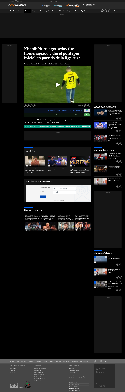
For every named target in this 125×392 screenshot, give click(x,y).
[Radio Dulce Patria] (46, 5)
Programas (70, 11)
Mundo (42, 11)
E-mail (42, 191)
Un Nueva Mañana (38, 372)
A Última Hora (37, 380)
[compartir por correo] (85, 105)
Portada (12, 361)
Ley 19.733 (12, 372)
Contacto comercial (74, 370)
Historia (12, 374)
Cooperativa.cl (73, 382)
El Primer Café (37, 370)
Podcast (54, 11)
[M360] (106, 12)
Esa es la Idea (37, 376)
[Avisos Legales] (102, 12)
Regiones (35, 11)
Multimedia (62, 11)
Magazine (20, 11)
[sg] (109, 12)
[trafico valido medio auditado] (27, 388)
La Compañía (13, 368)
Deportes (27, 11)
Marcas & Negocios (80, 11)
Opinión (48, 11)
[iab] (16, 390)
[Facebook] (16, 1)
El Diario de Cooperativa (40, 368)
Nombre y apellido (45, 187)
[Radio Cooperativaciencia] (58, 5)
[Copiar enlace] (88, 105)
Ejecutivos (12, 370)
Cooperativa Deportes (39, 374)
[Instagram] (21, 1)
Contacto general (73, 372)
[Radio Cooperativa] (73, 5)
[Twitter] (18, 1)
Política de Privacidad (58, 200)
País (14, 11)
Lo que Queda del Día (39, 378)
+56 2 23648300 (74, 390)
